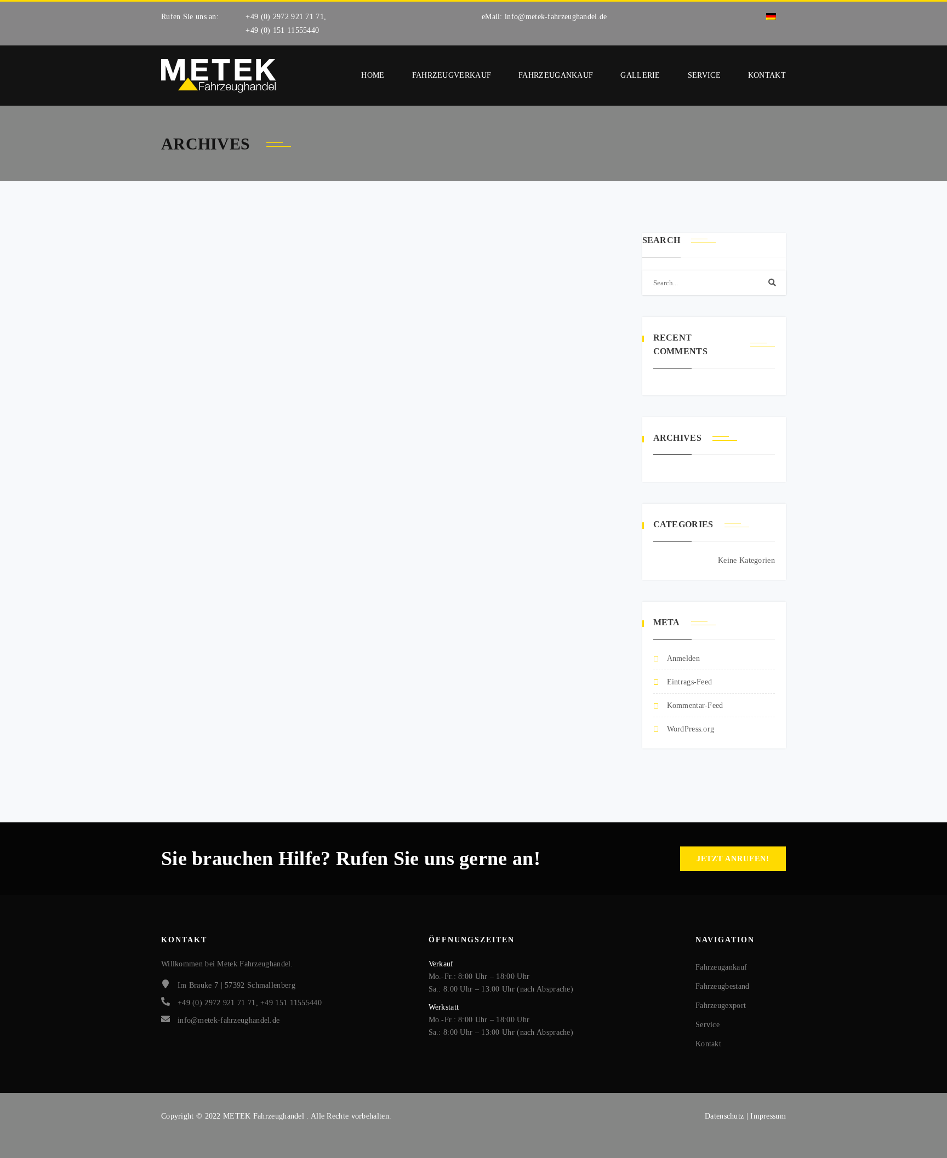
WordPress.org (691, 729)
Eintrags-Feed (689, 682)
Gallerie (640, 75)
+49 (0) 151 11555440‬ (282, 30)
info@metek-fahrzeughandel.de (556, 17)
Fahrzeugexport (720, 1005)
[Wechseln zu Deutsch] (771, 16)
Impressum (768, 1116)
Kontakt (767, 75)
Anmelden (683, 658)
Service (704, 75)
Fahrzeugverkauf (452, 75)
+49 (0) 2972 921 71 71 (285, 17)
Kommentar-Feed (695, 705)
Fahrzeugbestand (722, 986)
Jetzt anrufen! (733, 859)
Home (372, 75)
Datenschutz (725, 1116)
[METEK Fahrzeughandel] (218, 76)
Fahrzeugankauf (555, 75)
